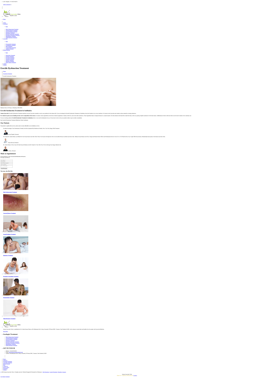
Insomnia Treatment (10, 59)
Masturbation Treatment (11, 36)
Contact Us (5, 366)
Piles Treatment (9, 46)
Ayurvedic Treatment (7, 362)
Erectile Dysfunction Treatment (12, 34)
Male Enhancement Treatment (12, 29)
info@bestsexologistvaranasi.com (16, 352)
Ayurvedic (5, 38)
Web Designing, (46, 372)
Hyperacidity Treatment (11, 44)
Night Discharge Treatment (11, 37)
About (4, 22)
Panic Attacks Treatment (11, 62)
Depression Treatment (10, 55)
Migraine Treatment (10, 61)
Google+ (135, 375)
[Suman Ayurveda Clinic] (12, 16)
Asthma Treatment (9, 48)
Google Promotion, (54, 372)
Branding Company (62, 372)
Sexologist (5, 23)
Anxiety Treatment (10, 60)
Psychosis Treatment (10, 57)
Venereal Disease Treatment (11, 30)
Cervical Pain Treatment (11, 47)
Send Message (4, 168)
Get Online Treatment (5, 376)
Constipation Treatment (11, 45)
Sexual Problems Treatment (11, 31)
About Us (5, 360)
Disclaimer (5, 368)
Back (7, 26)
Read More (5, 331)
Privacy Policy (6, 367)
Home (4, 71)
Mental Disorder (6, 50)
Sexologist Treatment (7, 73)
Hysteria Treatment (10, 56)
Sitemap (5, 64)
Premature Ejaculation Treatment (12, 35)
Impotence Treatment (10, 32)
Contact (4, 63)
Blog (4, 365)
